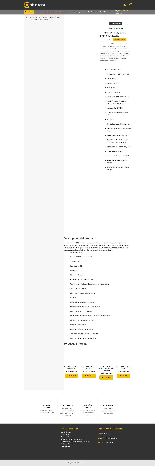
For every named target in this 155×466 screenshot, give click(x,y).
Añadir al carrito (120, 39)
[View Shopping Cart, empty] (129, 5)
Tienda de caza (66, 432)
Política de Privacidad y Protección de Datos (75, 441)
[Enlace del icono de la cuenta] (125, 5)
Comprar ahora (116, 23)
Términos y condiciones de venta (71, 439)
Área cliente (65, 434)
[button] (29, 12)
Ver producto (72, 375)
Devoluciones (65, 446)
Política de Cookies (67, 444)
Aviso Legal (65, 437)
